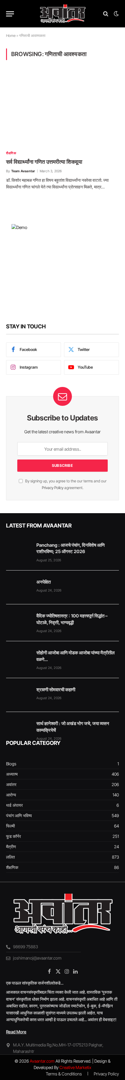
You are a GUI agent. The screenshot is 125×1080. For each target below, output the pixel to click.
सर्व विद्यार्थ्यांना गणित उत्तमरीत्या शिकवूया (44, 162)
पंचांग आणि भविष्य (19, 815)
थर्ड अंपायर (14, 805)
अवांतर (11, 784)
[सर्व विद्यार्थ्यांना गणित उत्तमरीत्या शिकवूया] (62, 108)
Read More (16, 1031)
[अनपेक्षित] (18, 587)
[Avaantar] (62, 13)
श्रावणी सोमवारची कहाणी (55, 689)
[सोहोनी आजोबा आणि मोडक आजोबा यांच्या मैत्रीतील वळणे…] (18, 658)
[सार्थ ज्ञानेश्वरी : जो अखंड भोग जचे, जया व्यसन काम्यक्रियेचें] (18, 729)
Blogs (11, 763)
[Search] (106, 14)
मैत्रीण (11, 846)
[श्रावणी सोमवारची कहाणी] (18, 695)
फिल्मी (10, 825)
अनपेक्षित (43, 582)
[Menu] (10, 14)
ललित (10, 857)
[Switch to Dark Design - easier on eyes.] (115, 13)
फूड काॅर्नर (13, 836)
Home (10, 35)
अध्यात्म (12, 774)
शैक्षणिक (12, 867)
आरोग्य (11, 794)
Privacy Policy (52, 487)
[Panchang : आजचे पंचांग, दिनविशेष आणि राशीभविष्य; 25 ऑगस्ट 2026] (18, 550)
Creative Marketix (75, 1067)
